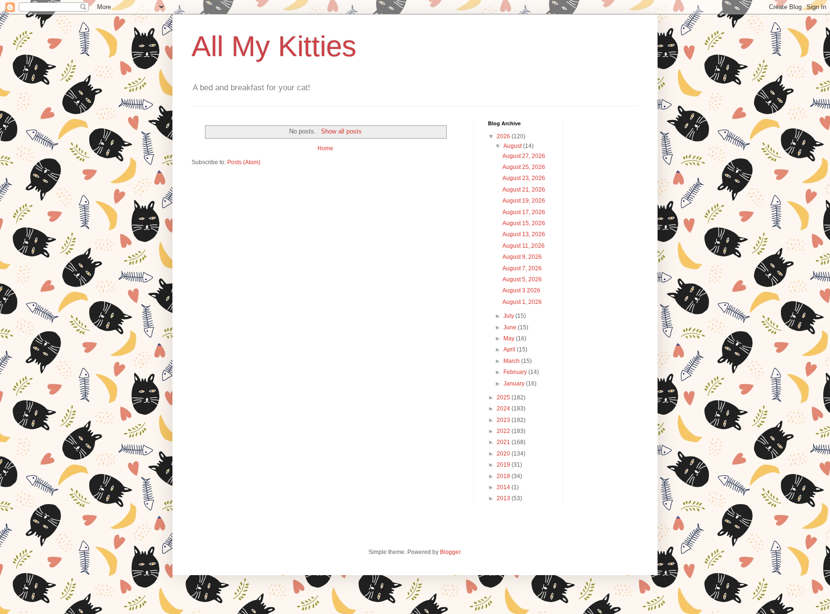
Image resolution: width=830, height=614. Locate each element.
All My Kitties (274, 46)
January (514, 383)
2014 (504, 487)
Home (325, 148)
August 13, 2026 (523, 234)
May (509, 338)
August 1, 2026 (522, 302)
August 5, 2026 (522, 279)
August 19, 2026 (523, 200)
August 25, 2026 (523, 167)
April (510, 349)
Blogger (450, 552)
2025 (504, 397)
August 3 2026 (521, 290)
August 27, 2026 (523, 156)
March (512, 361)
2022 (504, 431)
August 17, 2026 (523, 212)
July (509, 316)
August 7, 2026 (522, 268)
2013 (504, 498)
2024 (504, 408)
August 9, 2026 (522, 256)
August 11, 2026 (523, 245)
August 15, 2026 (523, 223)
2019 (504, 464)
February (515, 372)
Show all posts (341, 131)
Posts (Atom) (243, 162)
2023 (504, 420)
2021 (504, 442)
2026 (504, 136)
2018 (504, 476)
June (510, 327)
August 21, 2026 (523, 189)
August (513, 146)
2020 (504, 453)
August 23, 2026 (523, 178)
